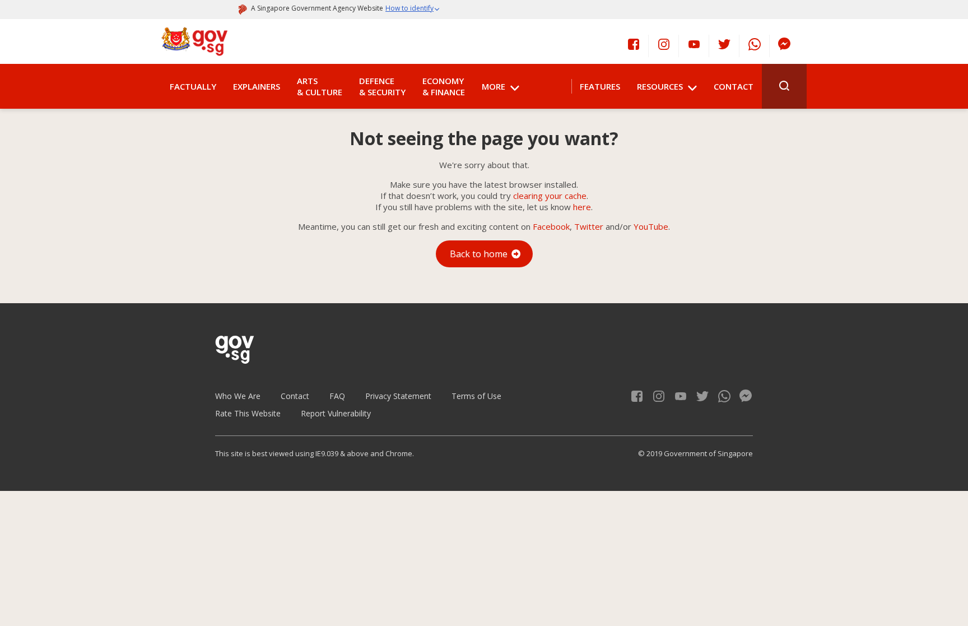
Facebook (551, 226)
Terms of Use (476, 396)
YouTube (651, 226)
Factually (193, 86)
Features (600, 86)
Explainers (256, 86)
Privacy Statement (398, 396)
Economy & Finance (443, 86)
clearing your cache (550, 195)
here (582, 206)
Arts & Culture (319, 86)
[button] (412, 9)
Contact (733, 86)
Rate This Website (248, 413)
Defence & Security (382, 86)
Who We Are (237, 396)
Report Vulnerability (336, 413)
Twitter (588, 226)
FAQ (337, 396)
